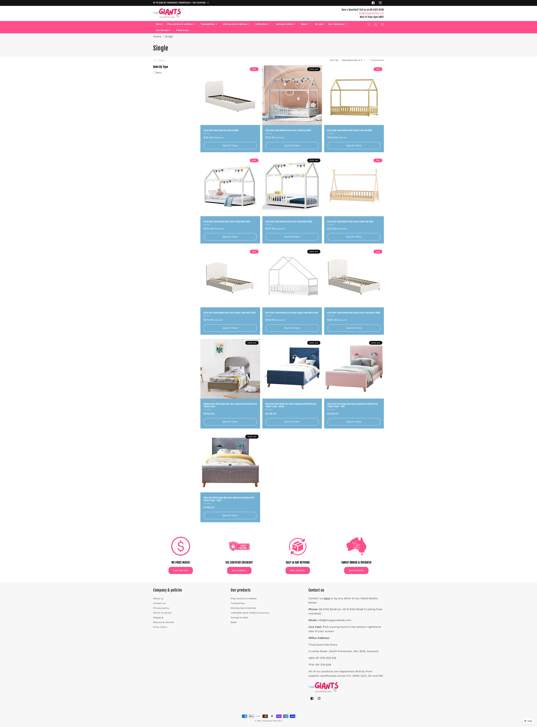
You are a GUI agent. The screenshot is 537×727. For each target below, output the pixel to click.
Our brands (162, 30)
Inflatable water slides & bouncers (250, 612)
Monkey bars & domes (235, 24)
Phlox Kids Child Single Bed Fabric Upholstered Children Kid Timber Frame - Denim (290, 405)
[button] (368, 24)
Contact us (159, 603)
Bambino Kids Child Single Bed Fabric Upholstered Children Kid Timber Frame (230, 405)
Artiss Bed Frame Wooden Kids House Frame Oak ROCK (349, 130)
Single (169, 36)
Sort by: (334, 60)
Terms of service (162, 612)
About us (158, 598)
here (327, 598)
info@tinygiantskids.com (371, 13)
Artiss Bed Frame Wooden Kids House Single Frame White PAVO (291, 313)
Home (159, 24)
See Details (180, 570)
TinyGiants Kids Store (272, 721)
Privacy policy (161, 608)
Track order (182, 30)
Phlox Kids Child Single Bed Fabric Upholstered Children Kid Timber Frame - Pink (352, 405)
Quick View (230, 145)
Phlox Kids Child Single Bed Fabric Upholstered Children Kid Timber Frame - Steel (228, 499)
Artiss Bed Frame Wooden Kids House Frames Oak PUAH (350, 221)
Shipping (158, 617)
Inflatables (262, 24)
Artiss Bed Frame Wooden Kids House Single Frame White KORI (229, 313)
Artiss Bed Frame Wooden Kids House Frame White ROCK (288, 221)
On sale (319, 24)
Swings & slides (285, 24)
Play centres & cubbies (180, 24)
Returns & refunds (163, 622)
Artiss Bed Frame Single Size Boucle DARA (220, 130)
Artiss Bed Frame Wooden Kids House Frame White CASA (226, 221)
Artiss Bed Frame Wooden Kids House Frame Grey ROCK (288, 130)
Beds (304, 24)
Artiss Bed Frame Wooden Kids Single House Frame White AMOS (353, 313)
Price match (160, 627)
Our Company (336, 24)
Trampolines (208, 24)
